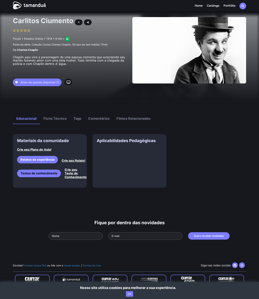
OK (129, 293)
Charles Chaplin (27, 49)
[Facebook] (235, 265)
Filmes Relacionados (133, 118)
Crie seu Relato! (73, 160)
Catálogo (213, 5)
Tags (77, 118)
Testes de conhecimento (38, 173)
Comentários (99, 118)
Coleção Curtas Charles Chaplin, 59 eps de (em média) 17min (70, 44)
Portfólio (229, 5)
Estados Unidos (33, 38)
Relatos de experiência (37, 159)
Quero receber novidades (209, 235)
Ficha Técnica (55, 118)
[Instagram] (242, 265)
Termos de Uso (92, 265)
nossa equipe (72, 265)
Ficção (17, 38)
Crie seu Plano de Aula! (34, 149)
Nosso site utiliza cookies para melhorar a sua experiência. (129, 288)
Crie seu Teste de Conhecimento (74, 173)
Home (199, 5)
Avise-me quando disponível (39, 82)
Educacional (26, 118)
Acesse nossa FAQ (35, 265)
